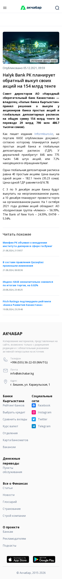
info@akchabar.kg (22, 373)
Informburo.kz (43, 134)
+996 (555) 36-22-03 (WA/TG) (29, 362)
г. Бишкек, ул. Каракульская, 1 (30, 384)
